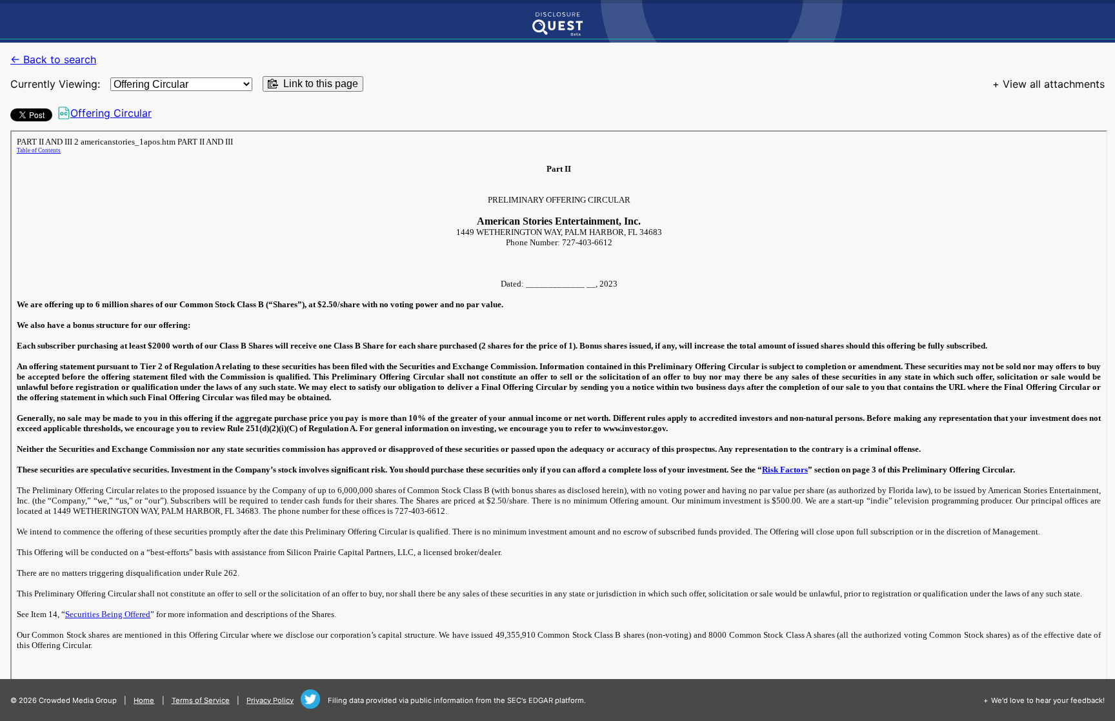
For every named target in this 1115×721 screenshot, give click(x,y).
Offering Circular (111, 113)
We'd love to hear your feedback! (1048, 700)
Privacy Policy (270, 700)
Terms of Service (201, 700)
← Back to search (53, 59)
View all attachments (1054, 83)
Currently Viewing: (55, 83)
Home (144, 700)
